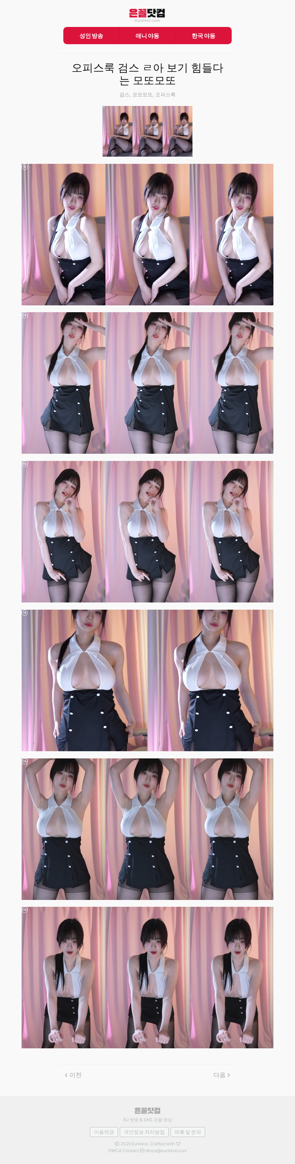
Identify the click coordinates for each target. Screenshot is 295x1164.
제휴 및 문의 (187, 1132)
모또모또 (142, 94)
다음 (219, 1074)
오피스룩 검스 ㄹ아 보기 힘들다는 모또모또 (147, 74)
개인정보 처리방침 (144, 1132)
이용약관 (104, 1132)
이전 (75, 1074)
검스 (124, 94)
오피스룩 (165, 94)
